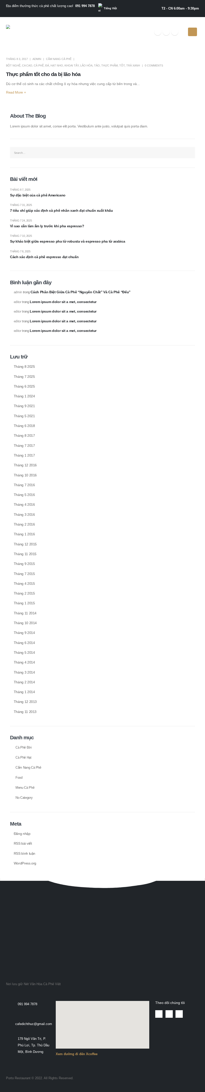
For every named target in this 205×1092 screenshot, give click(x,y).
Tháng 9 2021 (24, 406)
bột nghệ (13, 65)
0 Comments (154, 65)
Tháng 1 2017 (24, 455)
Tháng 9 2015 (24, 564)
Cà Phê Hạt (24, 757)
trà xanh (133, 65)
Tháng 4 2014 (24, 662)
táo (97, 65)
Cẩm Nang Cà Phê (59, 58)
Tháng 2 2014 (24, 682)
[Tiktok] (174, 31)
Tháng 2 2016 (24, 524)
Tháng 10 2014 (25, 623)
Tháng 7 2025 (24, 377)
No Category (24, 797)
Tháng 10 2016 (25, 475)
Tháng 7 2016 (24, 485)
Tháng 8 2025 (24, 367)
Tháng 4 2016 (24, 504)
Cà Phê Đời (24, 747)
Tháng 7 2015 (24, 574)
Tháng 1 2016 (24, 534)
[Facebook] (157, 31)
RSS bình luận (24, 853)
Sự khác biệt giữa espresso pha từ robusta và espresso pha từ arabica (67, 241)
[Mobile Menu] (192, 32)
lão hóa (86, 65)
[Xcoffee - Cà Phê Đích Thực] (21, 32)
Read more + (16, 92)
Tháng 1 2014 (24, 692)
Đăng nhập (22, 834)
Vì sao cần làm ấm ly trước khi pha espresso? (47, 226)
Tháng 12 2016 (25, 465)
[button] (12, 898)
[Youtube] (166, 31)
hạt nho (56, 65)
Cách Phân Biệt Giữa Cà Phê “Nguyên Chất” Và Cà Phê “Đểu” (80, 292)
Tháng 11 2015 (25, 554)
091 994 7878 (85, 6)
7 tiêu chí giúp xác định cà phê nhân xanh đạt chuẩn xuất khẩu (61, 210)
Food (19, 777)
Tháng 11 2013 (25, 712)
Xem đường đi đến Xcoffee (77, 1054)
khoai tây (71, 65)
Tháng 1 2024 (24, 396)
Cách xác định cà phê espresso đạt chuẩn (44, 257)
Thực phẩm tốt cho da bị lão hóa (43, 74)
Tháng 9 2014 (24, 633)
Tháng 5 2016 (24, 495)
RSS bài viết (23, 843)
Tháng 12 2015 (25, 544)
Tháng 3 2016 (24, 515)
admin (36, 58)
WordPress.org (25, 863)
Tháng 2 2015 (24, 593)
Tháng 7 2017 (24, 446)
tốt (122, 65)
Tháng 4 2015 (24, 583)
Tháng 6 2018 (24, 426)
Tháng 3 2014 (24, 672)
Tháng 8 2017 (24, 435)
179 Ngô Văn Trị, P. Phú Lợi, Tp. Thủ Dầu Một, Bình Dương (33, 1045)
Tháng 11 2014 (25, 613)
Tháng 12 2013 (25, 702)
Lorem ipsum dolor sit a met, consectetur (63, 302)
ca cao (27, 65)
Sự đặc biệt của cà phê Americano (38, 195)
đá (47, 65)
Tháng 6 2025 (24, 386)
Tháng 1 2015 (24, 603)
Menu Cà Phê (25, 787)
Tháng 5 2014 (24, 652)
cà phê (39, 65)
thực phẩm (109, 65)
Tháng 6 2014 (24, 643)
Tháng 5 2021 (24, 416)
